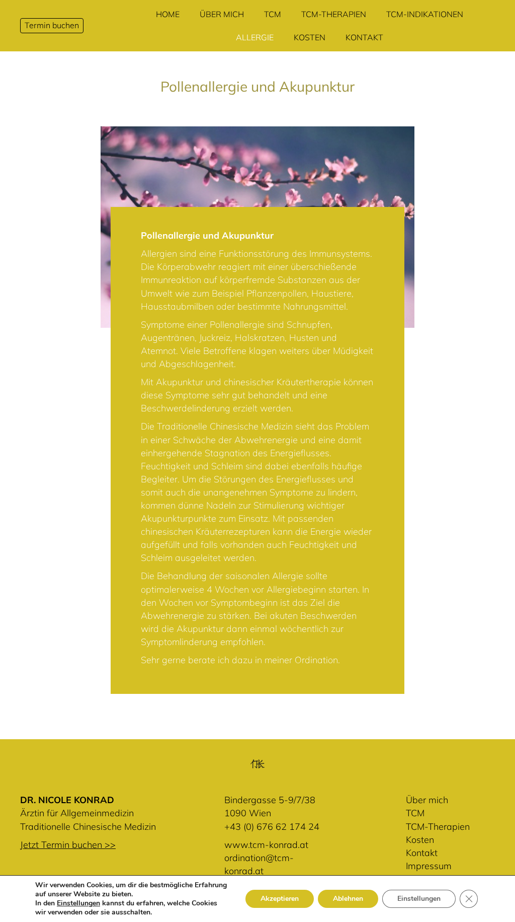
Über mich (427, 800)
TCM (415, 813)
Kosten (420, 839)
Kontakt (422, 853)
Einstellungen (78, 903)
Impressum (429, 866)
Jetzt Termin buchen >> (68, 844)
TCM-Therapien (438, 826)
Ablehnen (348, 898)
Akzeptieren (280, 898)
